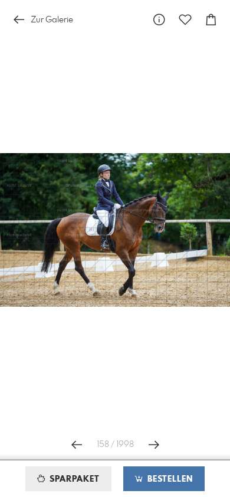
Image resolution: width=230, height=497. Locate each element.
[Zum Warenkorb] (211, 20)
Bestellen (168, 479)
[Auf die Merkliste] (185, 20)
